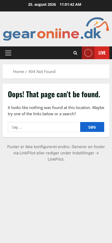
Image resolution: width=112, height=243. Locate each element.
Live (101, 53)
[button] (8, 52)
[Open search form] (75, 53)
